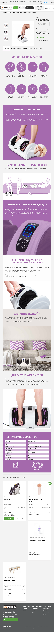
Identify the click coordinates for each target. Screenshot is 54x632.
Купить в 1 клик (20, 518)
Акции (34, 1)
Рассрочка (29, 1)
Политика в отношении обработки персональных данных (35, 628)
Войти (52, 2)
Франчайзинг (46, 608)
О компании (13, 1)
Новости (40, 1)
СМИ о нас (34, 613)
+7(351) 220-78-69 (49, 7)
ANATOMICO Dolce (9, 580)
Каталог (18, 7)
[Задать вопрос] (24, 512)
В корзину (9, 518)
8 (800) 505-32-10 (49, 8)
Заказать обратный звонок (39, 8)
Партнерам (45, 610)
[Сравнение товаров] (23, 7)
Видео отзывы (38, 48)
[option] (6, 25)
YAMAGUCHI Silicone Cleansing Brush (37, 500)
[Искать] (19, 7)
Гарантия (25, 610)
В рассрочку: (8, 514)
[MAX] (45, 2)
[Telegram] (47, 2)
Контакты (39, 3)
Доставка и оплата (21, 1)
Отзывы (30, 48)
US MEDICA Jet (8, 500)
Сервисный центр (46, 613)
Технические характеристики (19, 48)
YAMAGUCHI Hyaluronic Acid (37, 540)
